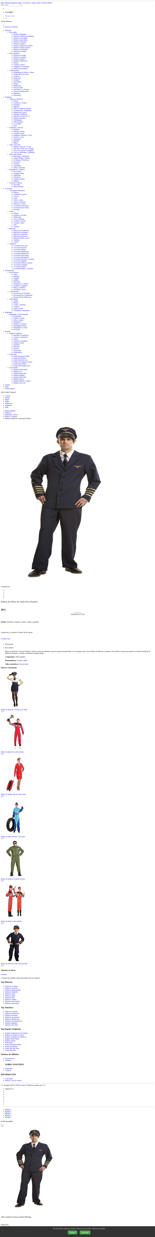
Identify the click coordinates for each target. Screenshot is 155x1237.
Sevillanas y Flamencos (21, 160)
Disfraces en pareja (19, 57)
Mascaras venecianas (20, 234)
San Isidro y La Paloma (21, 89)
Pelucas (16, 192)
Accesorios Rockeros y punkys (23, 259)
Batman (16, 181)
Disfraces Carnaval (11, 1011)
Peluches (16, 347)
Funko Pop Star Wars (12, 1048)
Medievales (17, 86)
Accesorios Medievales (21, 253)
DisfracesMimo (10, 411)
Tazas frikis (17, 350)
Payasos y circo (18, 137)
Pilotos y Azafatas (11, 416)
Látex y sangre (18, 320)
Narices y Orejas (19, 318)
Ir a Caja (12, 16)
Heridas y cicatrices (19, 324)
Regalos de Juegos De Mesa (14, 1035)
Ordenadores (17, 352)
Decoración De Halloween (22, 297)
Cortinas (16, 307)
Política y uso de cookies (13, 1080)
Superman (16, 177)
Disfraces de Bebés (19, 42)
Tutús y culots (18, 200)
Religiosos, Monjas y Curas (22, 135)
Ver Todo (16, 329)
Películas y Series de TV (21, 116)
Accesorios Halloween (21, 251)
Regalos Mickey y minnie (22, 381)
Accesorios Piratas (19, 249)
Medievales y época (20, 112)
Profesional (17, 316)
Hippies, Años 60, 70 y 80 (22, 147)
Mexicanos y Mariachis (21, 156)
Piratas (15, 84)
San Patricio (17, 82)
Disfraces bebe (10, 998)
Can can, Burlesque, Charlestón (24, 152)
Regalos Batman (18, 375)
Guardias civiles (18, 133)
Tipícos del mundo (15, 154)
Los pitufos (17, 124)
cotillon (15, 280)
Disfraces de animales (12, 1017)
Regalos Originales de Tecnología (16, 1033)
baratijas (16, 278)
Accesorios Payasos (20, 248)
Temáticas (8, 97)
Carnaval (16, 76)
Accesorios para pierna (21, 206)
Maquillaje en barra (19, 326)
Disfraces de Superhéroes (13, 1021)
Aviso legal (9, 1079)
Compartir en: (5, 586)
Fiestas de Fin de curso (21, 74)
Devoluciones (9, 1058)
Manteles (16, 276)
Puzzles (16, 348)
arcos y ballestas (18, 219)
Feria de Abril (18, 87)
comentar (4, 974)
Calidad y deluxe (19, 65)
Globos (15, 301)
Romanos (16, 105)
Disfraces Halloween (20, 61)
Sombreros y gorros (20, 194)
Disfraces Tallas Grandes (21, 47)
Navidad (16, 80)
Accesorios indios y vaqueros (23, 268)
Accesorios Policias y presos (22, 263)
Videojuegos (17, 120)
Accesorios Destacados (17, 190)
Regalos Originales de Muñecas (15, 1037)
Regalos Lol (17, 371)
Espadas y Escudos (19, 215)
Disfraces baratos (19, 59)
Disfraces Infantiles (19, 34)
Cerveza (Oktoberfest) (20, 91)
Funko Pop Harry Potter (21, 356)
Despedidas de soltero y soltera (23, 72)
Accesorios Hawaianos (21, 255)
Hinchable (16, 282)
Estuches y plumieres (20, 341)
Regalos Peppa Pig (19, 373)
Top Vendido (13, 299)
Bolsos (15, 339)
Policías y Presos (19, 131)
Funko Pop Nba (10, 1050)
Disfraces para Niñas (20, 40)
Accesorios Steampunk (21, 257)
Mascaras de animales (20, 232)
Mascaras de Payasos (20, 236)
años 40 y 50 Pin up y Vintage (23, 148)
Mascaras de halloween (21, 230)
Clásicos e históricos (16, 99)
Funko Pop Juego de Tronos (22, 362)
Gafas (15, 198)
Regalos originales (11, 1023)
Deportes (16, 129)
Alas (15, 225)
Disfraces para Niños (20, 38)
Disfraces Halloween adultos (23, 46)
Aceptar (72, 1232)
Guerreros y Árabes (20, 103)
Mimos (15, 143)
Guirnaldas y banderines (21, 310)
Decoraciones (9, 270)
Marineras (16, 93)
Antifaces (16, 240)
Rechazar (85, 1232)
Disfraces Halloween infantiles (23, 36)
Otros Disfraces (14, 53)
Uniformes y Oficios (16, 127)
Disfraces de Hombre (20, 49)
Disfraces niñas (10, 996)
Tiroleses (16, 164)
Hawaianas (17, 95)
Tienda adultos (10, 388)
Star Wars (16, 185)
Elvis (15, 126)
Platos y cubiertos (19, 288)
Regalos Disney (18, 379)
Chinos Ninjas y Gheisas (21, 158)
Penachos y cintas (19, 204)
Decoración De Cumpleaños (22, 295)
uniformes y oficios (11, 415)
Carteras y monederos (20, 337)
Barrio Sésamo (18, 187)
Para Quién (13, 32)
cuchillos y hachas (19, 221)
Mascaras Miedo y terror (21, 238)
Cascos (15, 196)
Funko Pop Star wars (20, 360)
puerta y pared (18, 308)
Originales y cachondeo (21, 67)
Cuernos (16, 227)
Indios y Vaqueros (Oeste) (22, 108)
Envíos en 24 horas (11, 27)
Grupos (7, 385)
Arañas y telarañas (19, 305)
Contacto (8, 1070)
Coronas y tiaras (18, 223)
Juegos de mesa (18, 343)
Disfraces (8, 30)
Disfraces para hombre (12, 1001)
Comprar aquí (5, 639)
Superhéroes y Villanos (17, 169)
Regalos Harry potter (20, 369)
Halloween (17, 78)
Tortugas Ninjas (18, 173)
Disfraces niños (10, 994)
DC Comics (17, 171)
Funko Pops (9, 1043)
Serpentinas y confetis (20, 284)
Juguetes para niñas (11, 1025)
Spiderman (17, 175)
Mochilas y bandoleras (20, 335)
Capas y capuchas (19, 202)
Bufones (16, 141)
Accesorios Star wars (20, 246)
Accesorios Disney (19, 267)
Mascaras (12, 228)
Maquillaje (8, 312)
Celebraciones (14, 70)
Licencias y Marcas (15, 183)
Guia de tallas (23, 664)
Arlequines (17, 139)
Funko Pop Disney (19, 358)
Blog (6, 387)
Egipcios (16, 107)
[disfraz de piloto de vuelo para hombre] (62, 585)
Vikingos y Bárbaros (20, 114)
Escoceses (16, 162)
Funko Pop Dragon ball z (21, 366)
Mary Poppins (18, 122)
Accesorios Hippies (19, 261)
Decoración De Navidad (21, 293)
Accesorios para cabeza (21, 207)
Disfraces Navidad (11, 1015)
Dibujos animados (19, 118)
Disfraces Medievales (12, 1019)
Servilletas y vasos (19, 289)
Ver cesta (7, 16)
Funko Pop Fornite (19, 364)
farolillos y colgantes (20, 286)
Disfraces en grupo (19, 55)
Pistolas (16, 213)
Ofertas (15, 63)
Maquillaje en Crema (20, 328)
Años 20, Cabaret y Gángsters (23, 150)
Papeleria (16, 345)
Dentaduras (17, 322)
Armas (11, 211)
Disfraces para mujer (12, 1003)
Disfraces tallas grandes (13, 990)
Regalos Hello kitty (19, 377)
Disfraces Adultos (19, 44)
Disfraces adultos (10, 999)
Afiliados (8, 1060)
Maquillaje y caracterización (18, 314)
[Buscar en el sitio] (21, 5)
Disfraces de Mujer (19, 51)
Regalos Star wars (19, 383)
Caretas (15, 242)
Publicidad (8, 1068)
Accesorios (8, 188)
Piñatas (15, 303)
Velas (15, 274)
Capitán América (19, 179)
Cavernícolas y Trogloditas (22, 110)
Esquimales (17, 166)
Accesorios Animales (20, 265)
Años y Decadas (14, 145)
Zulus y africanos (19, 167)
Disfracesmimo (21, 1085)
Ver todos (16, 209)
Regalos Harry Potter (12, 1039)
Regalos (7, 331)
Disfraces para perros (20, 68)
